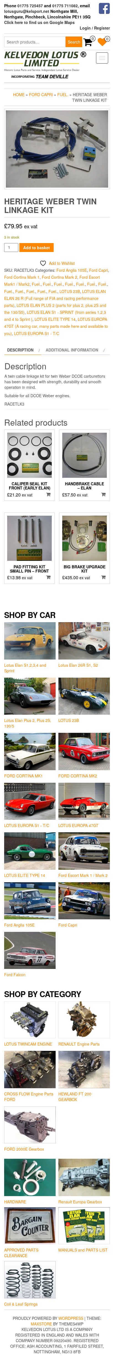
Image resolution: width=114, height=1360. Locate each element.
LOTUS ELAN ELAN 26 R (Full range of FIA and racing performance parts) (55, 298)
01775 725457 (30, 5)
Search (74, 42)
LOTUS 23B (69, 291)
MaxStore (41, 1324)
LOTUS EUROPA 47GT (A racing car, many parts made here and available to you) (56, 326)
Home (19, 94)
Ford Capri (41, 94)
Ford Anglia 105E (71, 270)
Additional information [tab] (72, 350)
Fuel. (62, 94)
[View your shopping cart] (87, 44)
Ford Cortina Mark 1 (22, 277)
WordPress (70, 1318)
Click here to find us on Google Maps (39, 22)
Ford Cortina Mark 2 (59, 277)
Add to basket (36, 247)
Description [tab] (20, 350)
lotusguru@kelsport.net (26, 11)
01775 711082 (65, 5)
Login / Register (95, 28)
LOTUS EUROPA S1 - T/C (36, 333)
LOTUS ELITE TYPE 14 (55, 319)
